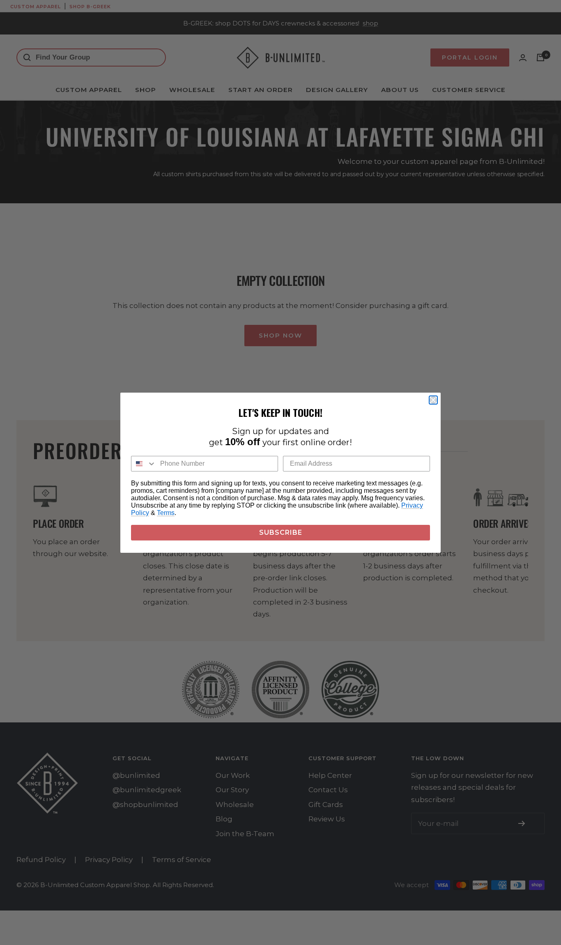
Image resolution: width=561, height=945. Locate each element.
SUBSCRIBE (280, 532)
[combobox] (143, 463)
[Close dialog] (433, 400)
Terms (166, 512)
